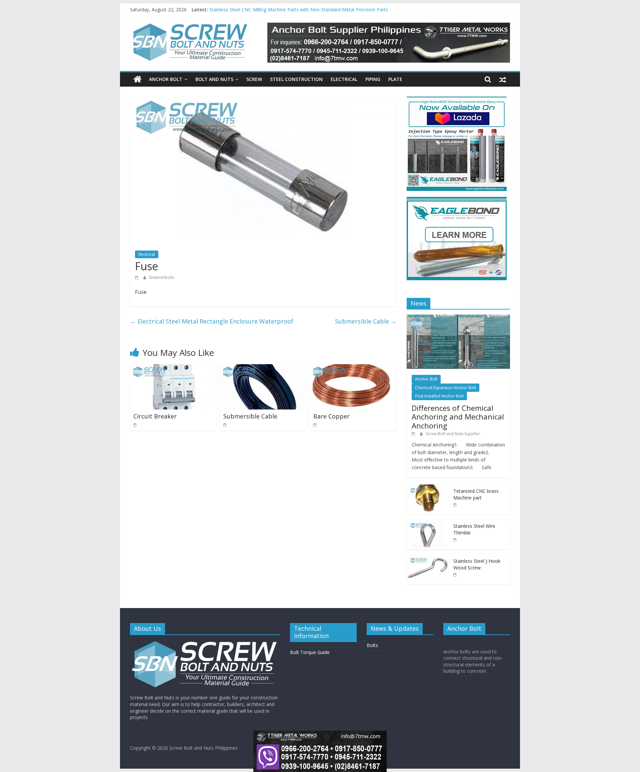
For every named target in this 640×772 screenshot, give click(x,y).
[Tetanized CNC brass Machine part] (428, 488)
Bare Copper (331, 416)
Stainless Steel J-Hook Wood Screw (247, 9)
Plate (395, 79)
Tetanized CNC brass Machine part (476, 494)
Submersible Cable (366, 321)
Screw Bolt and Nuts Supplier (453, 433)
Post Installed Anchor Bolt (439, 396)
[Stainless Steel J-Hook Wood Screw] (428, 558)
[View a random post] (502, 79)
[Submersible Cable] (263, 368)
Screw (254, 79)
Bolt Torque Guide (310, 652)
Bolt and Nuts (214, 79)
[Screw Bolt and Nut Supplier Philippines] (137, 79)
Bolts (372, 645)
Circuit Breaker (155, 416)
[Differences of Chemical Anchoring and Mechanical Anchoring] (458, 318)
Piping (372, 79)
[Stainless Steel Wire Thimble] (428, 523)
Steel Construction (296, 79)
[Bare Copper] (353, 368)
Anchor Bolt (165, 79)
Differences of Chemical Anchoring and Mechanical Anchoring (458, 416)
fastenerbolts (161, 277)
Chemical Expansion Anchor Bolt (445, 387)
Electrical (344, 79)
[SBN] (205, 643)
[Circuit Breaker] (173, 368)
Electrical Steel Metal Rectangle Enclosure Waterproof (211, 321)
